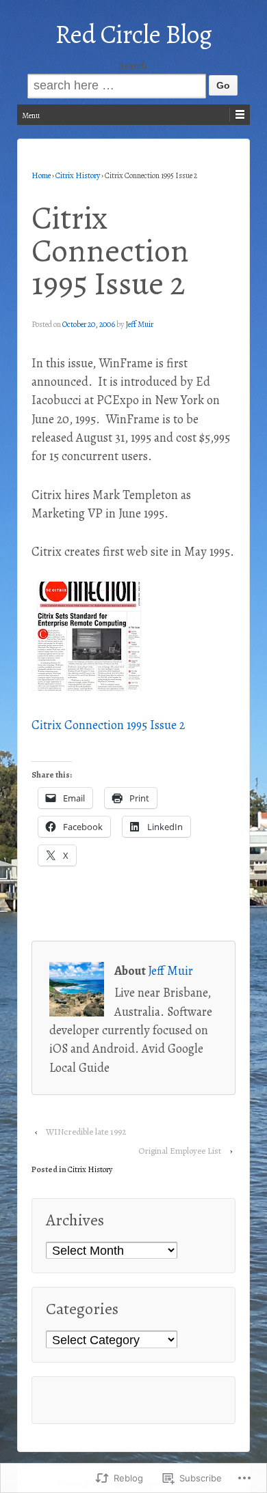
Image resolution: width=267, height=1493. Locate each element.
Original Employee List (179, 1150)
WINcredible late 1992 (86, 1131)
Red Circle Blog (133, 34)
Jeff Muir (139, 324)
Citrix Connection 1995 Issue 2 (108, 725)
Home (41, 175)
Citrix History (77, 175)
